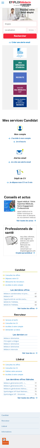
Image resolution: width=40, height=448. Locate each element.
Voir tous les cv (28, 353)
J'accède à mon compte (21, 138)
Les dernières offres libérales (20, 379)
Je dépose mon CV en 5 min (20, 182)
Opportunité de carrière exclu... (15, 299)
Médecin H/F (8, 296)
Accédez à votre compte (14, 285)
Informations (6, 432)
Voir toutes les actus (24, 221)
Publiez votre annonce (13, 371)
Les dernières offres (20, 290)
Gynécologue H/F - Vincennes (14, 394)
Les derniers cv (20, 334)
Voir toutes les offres (26, 308)
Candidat (20, 270)
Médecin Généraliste (11, 338)
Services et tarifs (11, 320)
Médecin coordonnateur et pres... (16, 294)
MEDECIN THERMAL (11, 302)
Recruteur (20, 314)
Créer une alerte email (21, 42)
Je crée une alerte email (21, 162)
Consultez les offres (12, 275)
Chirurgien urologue (11, 341)
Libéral (20, 359)
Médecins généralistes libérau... (16, 389)
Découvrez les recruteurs (14, 282)
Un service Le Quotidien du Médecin (22, 5)
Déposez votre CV (11, 278)
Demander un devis (12, 330)
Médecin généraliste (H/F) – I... (15, 383)
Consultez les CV (11, 323)
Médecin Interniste (11, 349)
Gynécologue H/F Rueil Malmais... (16, 391)
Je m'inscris (21, 142)
